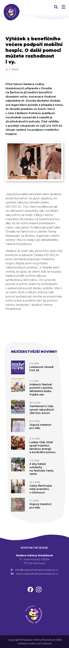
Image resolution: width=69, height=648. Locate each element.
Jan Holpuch (44, 643)
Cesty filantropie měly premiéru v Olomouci (40, 489)
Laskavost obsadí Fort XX (41, 368)
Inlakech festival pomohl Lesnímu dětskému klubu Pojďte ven (40, 389)
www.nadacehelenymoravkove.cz (37, 573)
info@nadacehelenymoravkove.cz (36, 569)
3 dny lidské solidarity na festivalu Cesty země (41, 469)
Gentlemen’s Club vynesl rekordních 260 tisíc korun (41, 409)
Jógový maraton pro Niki (40, 426)
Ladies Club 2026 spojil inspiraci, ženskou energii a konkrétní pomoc (42, 447)
